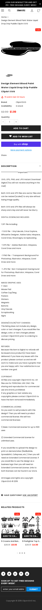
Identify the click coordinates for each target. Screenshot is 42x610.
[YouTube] (27, 574)
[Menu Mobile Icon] (2, 10)
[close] (40, 4)
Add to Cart (10, 536)
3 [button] (22, 553)
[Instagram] (15, 574)
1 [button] (17, 553)
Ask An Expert (30, 495)
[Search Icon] (9, 10)
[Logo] (21, 10)
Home (4, 17)
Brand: (4, 102)
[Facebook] (3, 574)
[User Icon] (32, 10)
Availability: (6, 106)
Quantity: (5, 117)
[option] (21, 48)
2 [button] (19, 553)
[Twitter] (9, 574)
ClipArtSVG (21, 102)
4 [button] (24, 553)
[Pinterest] (21, 574)
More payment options (21, 150)
